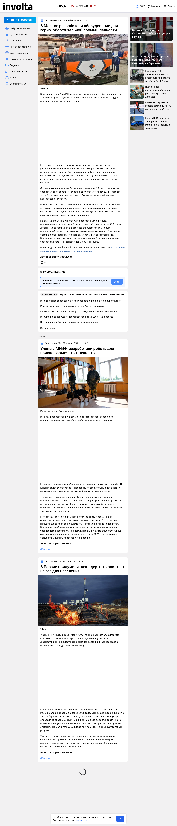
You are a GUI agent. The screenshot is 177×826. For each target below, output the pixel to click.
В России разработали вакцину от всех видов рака (69, 322)
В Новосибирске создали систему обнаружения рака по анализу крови (80, 300)
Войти (117, 281)
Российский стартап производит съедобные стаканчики (72, 306)
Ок (120, 818)
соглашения (81, 820)
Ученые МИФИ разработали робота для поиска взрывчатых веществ (77, 350)
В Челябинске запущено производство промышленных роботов (76, 316)
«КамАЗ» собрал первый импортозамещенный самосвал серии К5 (78, 311)
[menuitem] (20, 28)
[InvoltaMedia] (18, 6)
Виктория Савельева (60, 256)
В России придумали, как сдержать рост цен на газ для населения (82, 568)
